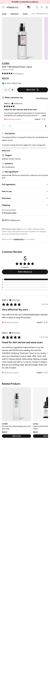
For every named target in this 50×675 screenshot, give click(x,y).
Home (4, 14)
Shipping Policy (19, 239)
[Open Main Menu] (3, 7)
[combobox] (30, 7)
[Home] (12, 7)
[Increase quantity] (12, 90)
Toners (25, 14)
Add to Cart (30, 90)
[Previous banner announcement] (2, 2)
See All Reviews (42, 98)
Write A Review (24, 272)
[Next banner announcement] (48, 2)
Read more (6, 151)
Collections (14, 14)
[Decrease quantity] (6, 90)
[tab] (45, 126)
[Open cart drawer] (46, 7)
